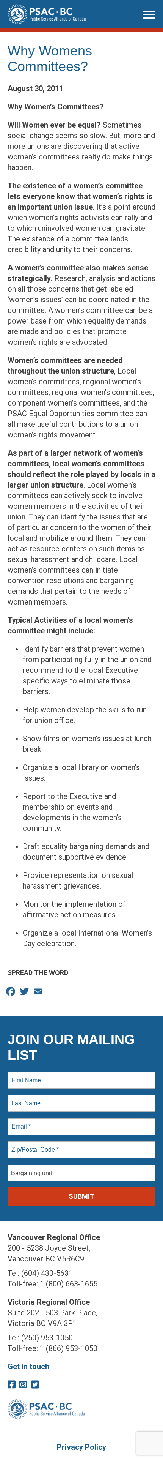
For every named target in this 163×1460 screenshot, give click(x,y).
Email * (20, 1122)
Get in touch (28, 1366)
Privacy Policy (81, 1447)
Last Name (24, 1099)
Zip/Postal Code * (33, 1145)
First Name (25, 1075)
